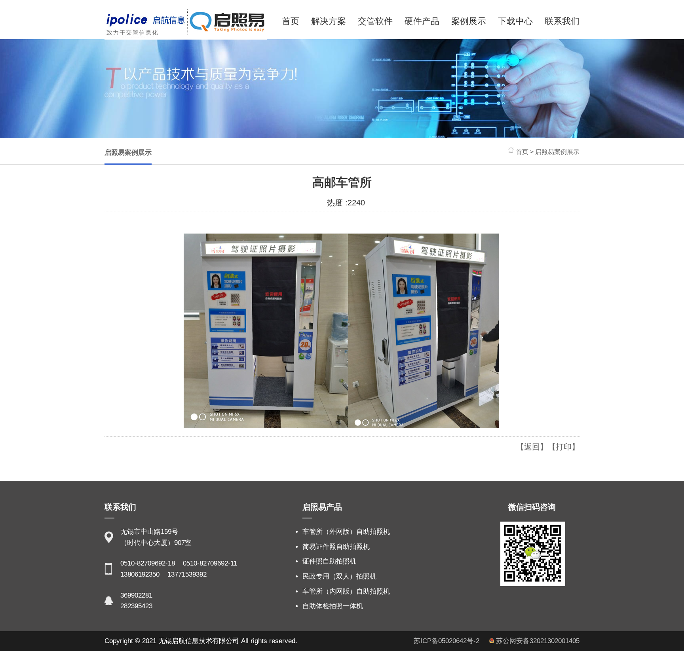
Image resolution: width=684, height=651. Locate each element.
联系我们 (562, 21)
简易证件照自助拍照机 (336, 546)
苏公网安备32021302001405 (537, 641)
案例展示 (468, 21)
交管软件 (375, 21)
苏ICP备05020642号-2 (447, 641)
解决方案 (328, 21)
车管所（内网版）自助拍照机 (346, 591)
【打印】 (564, 446)
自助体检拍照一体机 (332, 606)
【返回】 (532, 446)
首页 (290, 21)
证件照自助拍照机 (329, 561)
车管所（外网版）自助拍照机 (346, 531)
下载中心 (515, 21)
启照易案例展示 (128, 152)
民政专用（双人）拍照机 (339, 576)
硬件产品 (422, 21)
